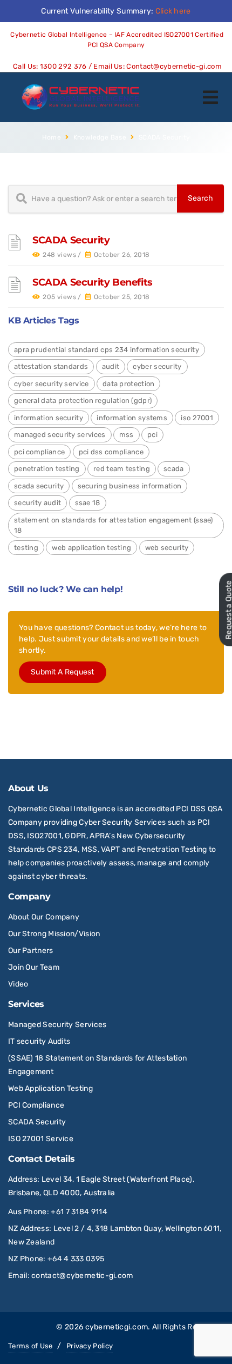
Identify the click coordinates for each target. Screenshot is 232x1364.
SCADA (173, 469)
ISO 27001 (197, 418)
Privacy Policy (89, 1346)
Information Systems (132, 418)
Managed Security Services (60, 435)
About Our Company (43, 917)
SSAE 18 (87, 503)
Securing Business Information (130, 486)
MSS (126, 435)
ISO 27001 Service (40, 1138)
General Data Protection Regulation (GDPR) (83, 400)
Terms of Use (30, 1346)
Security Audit (37, 503)
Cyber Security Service (51, 384)
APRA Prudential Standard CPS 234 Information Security (106, 350)
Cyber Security (157, 366)
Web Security (167, 548)
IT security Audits (39, 1041)
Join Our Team (33, 967)
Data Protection (129, 384)
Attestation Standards (51, 366)
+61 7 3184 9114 (79, 1211)
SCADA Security (71, 240)
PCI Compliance (39, 452)
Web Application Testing (91, 548)
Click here (173, 11)
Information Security (48, 418)
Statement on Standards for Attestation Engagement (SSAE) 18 (113, 525)
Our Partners (30, 950)
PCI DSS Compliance (111, 452)
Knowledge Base (100, 137)
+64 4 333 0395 (75, 1258)
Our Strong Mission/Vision (54, 933)
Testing (26, 548)
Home (52, 137)
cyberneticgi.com (116, 1327)
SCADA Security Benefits (92, 282)
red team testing (121, 469)
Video (18, 984)
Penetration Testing (47, 469)
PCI (152, 435)
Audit (111, 366)
